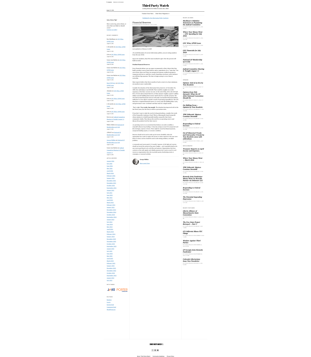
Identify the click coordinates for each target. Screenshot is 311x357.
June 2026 (110, 166)
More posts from (145, 163)
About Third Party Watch (143, 356)
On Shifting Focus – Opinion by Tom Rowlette (193, 106)
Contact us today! (112, 30)
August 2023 (110, 249)
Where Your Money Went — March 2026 (192, 159)
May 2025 (109, 198)
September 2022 (111, 275)
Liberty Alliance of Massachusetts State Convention (191, 213)
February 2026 (111, 176)
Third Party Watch (155, 5)
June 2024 (110, 224)
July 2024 (109, 222)
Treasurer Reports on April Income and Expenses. (193, 150)
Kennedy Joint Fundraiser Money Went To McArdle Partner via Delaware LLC (193, 178)
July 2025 (109, 193)
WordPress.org (111, 309)
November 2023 (111, 241)
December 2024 (111, 210)
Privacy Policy (170, 356)
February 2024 (111, 234)
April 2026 (110, 171)
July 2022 (109, 280)
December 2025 (111, 181)
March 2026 (110, 173)
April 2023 (110, 258)
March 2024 (110, 232)
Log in (108, 302)
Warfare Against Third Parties (191, 242)
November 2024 (111, 212)
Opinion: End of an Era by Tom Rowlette (193, 84)
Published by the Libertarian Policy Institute (155, 18)
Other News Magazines (161, 13)
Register (109, 300)
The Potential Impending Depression (192, 198)
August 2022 (110, 278)
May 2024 (109, 227)
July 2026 (109, 163)
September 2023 (111, 246)
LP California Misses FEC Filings (192, 232)
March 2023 (110, 261)
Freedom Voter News (118, 2)
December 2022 (111, 268)
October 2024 (111, 215)
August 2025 (110, 190)
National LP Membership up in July (192, 61)
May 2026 (109, 168)
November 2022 (111, 271)
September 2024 (111, 217)
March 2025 (110, 202)
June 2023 (110, 253)
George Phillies (111, 140)
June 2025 (110, 195)
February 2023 (111, 263)
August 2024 (110, 219)
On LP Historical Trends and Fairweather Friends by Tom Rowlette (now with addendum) (193, 136)
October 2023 (111, 244)
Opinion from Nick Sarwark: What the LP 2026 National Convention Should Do (193, 95)
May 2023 (109, 256)
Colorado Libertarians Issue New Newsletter (191, 260)
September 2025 (111, 188)
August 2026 (110, 161)
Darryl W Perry (111, 83)
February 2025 (111, 205)
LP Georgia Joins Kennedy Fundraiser (193, 251)
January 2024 (111, 236)
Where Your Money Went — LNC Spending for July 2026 (192, 34)
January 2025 (111, 207)
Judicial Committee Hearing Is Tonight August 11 (116, 150)
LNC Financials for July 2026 (192, 51)
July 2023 (109, 251)
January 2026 (111, 178)
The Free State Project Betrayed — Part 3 (191, 223)
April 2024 (110, 229)
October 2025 (111, 185)
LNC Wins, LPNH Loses (118, 54)
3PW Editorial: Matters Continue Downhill (192, 115)
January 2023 (111, 266)
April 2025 (110, 200)
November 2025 (111, 183)
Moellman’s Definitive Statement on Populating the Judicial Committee (192, 23)
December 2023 (111, 239)
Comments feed (111, 307)
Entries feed (110, 305)
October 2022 (111, 273)
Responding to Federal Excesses (191, 125)
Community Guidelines (158, 356)
